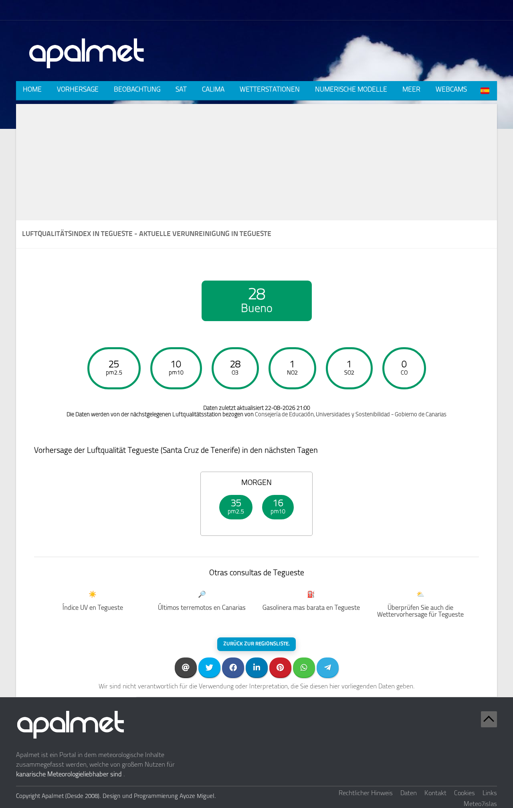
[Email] (186, 667)
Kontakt (435, 793)
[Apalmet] (87, 70)
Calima (213, 89)
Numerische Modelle (351, 89)
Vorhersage (78, 89)
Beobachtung (137, 89)
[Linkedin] (257, 667)
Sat (181, 89)
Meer (411, 89)
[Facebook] (233, 667)
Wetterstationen (270, 89)
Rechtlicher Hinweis (366, 793)
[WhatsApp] (304, 667)
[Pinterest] (280, 667)
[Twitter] (209, 667)
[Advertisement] (256, 160)
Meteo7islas (480, 804)
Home (32, 89)
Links (490, 793)
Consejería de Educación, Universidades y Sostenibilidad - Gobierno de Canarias (350, 415)
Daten (408, 793)
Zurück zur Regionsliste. (256, 644)
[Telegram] (328, 667)
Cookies (464, 793)
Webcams (451, 89)
